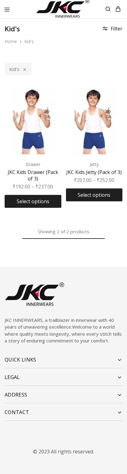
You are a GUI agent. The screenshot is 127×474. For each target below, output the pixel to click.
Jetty (94, 164)
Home (11, 41)
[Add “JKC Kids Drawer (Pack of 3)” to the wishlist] (47, 98)
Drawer (33, 164)
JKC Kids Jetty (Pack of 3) (94, 172)
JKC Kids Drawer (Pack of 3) (33, 175)
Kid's (14, 69)
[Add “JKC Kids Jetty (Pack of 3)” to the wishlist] (108, 98)
